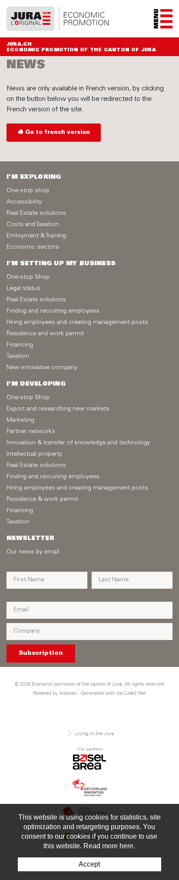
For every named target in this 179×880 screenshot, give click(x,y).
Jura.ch (19, 44)
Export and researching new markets (58, 409)
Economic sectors (33, 247)
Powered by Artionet (54, 693)
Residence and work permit (45, 334)
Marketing (20, 420)
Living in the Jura (94, 734)
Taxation (18, 356)
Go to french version (57, 133)
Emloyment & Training (36, 236)
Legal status (23, 289)
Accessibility (24, 202)
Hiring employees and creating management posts (77, 323)
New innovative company (42, 368)
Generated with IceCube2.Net (113, 693)
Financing (20, 345)
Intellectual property (34, 454)
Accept (89, 864)
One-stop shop (28, 191)
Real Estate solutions (36, 213)
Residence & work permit (42, 500)
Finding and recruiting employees (53, 311)
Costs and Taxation (33, 225)
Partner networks (31, 432)
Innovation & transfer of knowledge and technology (78, 443)
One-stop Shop (28, 277)
